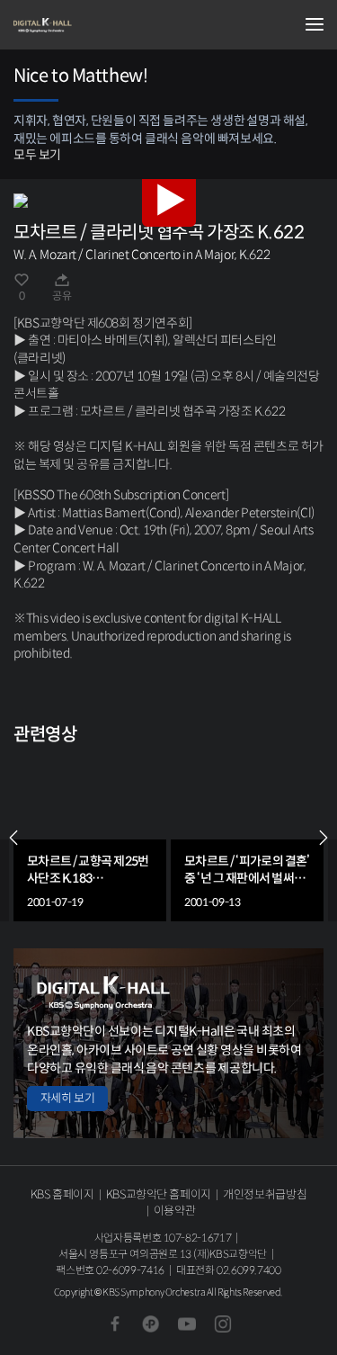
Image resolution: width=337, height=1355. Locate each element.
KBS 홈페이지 (62, 1194)
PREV (13, 838)
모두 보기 (37, 155)
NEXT (323, 838)
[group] (89, 837)
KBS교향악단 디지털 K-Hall (103, 25)
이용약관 (175, 1210)
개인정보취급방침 (264, 1194)
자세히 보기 (67, 1098)
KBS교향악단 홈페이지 (158, 1194)
